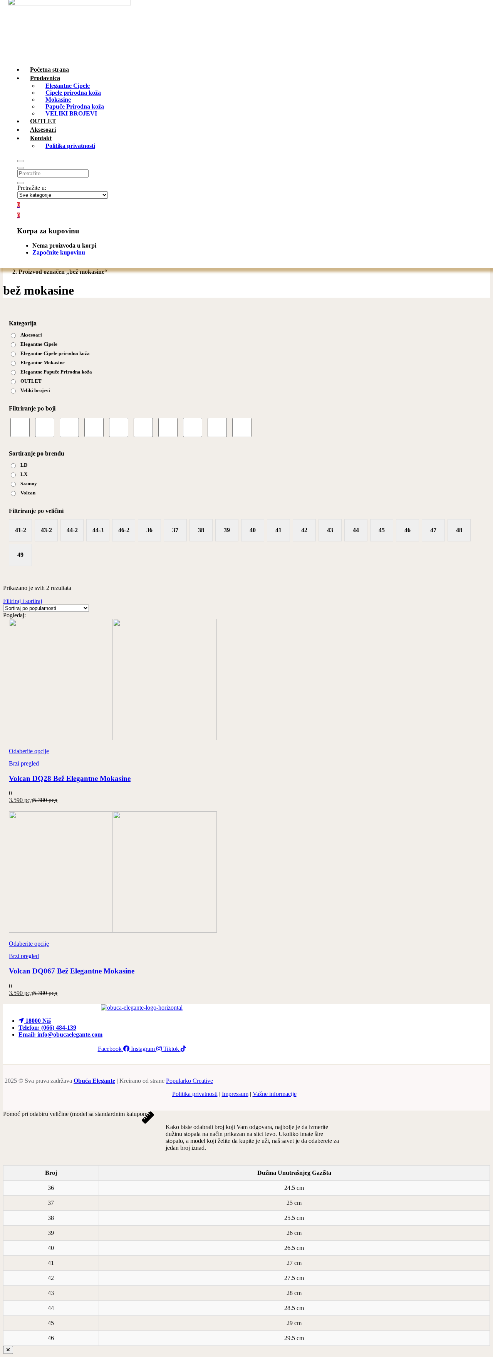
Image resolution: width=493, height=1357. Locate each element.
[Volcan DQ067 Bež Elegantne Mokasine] (113, 930)
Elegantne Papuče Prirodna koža (56, 372)
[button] (18, 215)
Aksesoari (31, 335)
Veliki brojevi (35, 390)
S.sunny (28, 483)
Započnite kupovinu (58, 252)
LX (23, 474)
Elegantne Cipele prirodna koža (55, 353)
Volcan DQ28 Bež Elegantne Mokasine (70, 778)
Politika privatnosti (70, 145)
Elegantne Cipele (38, 344)
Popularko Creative (189, 1080)
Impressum (235, 1094)
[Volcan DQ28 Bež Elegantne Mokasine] (113, 738)
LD (23, 465)
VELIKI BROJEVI (71, 113)
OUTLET (31, 381)
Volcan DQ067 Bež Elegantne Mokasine (71, 971)
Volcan (27, 493)
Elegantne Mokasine (42, 362)
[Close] (8, 1350)
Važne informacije (275, 1094)
